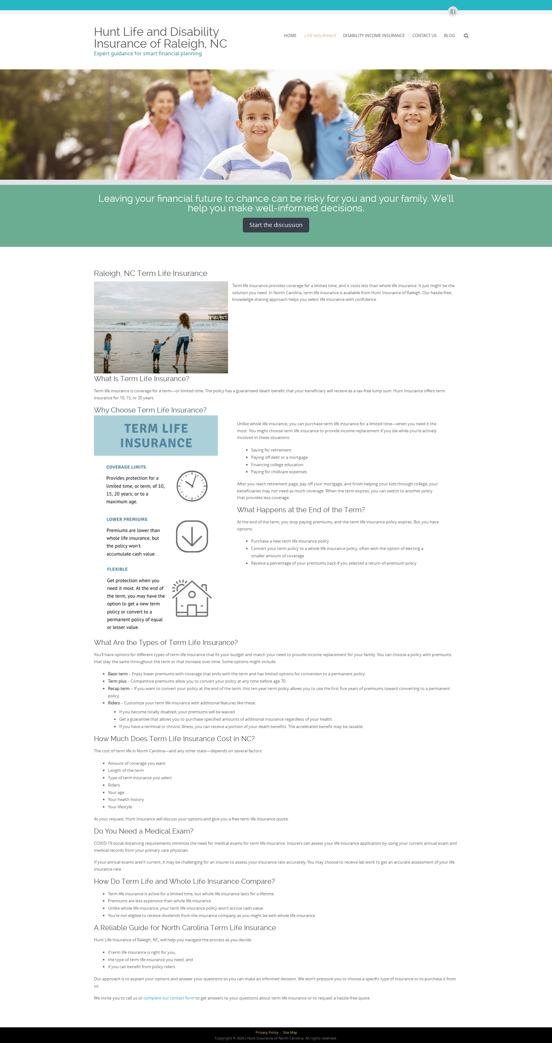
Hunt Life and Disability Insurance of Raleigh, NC (160, 38)
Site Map (290, 1032)
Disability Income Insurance (374, 35)
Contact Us (424, 35)
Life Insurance (320, 35)
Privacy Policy (267, 1032)
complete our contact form (169, 998)
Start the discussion (276, 225)
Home (290, 35)
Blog (449, 35)
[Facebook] (452, 11)
